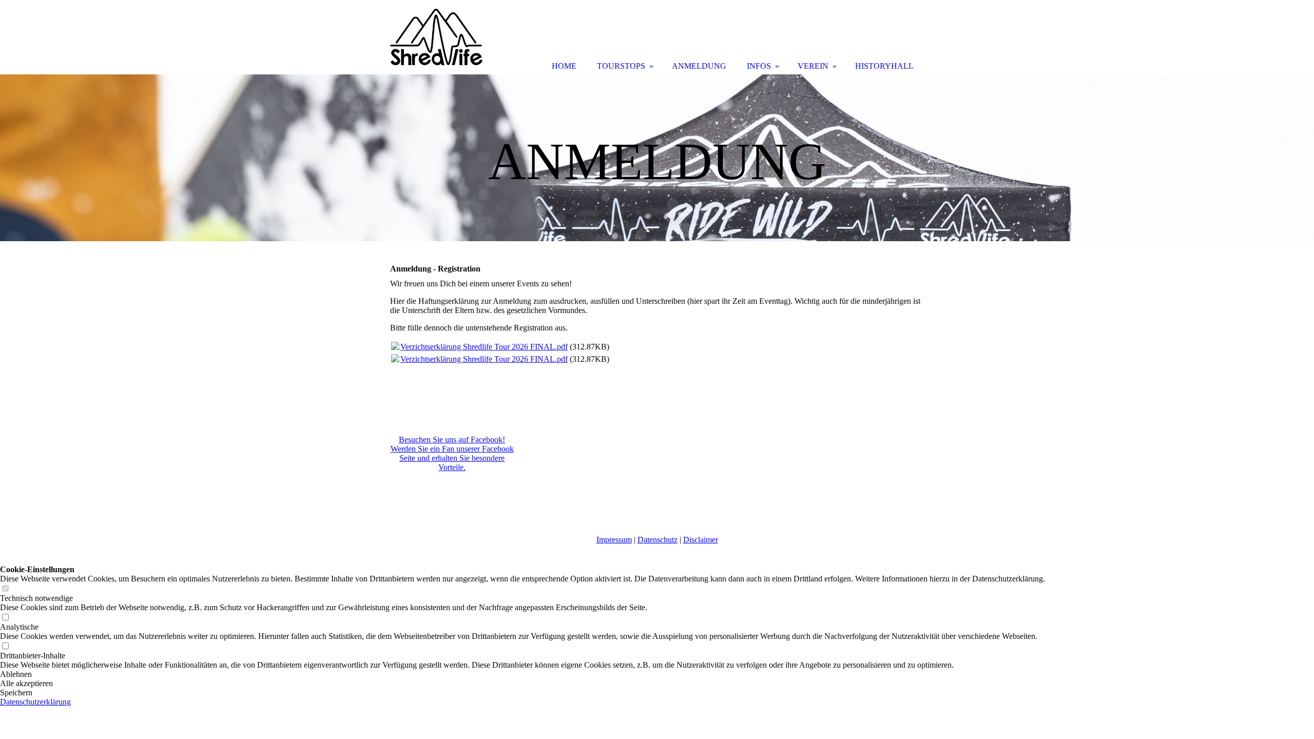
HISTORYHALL (884, 66)
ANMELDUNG (699, 66)
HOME (564, 66)
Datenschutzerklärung (35, 701)
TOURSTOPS (621, 66)
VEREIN (813, 66)
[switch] (5, 589)
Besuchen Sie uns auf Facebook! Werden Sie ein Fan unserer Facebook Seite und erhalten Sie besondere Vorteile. (452, 453)
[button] (522, 674)
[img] (657, 157)
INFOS (759, 66)
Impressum (614, 539)
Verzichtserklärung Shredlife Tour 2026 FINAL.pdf (484, 346)
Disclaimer (700, 539)
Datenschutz (657, 539)
